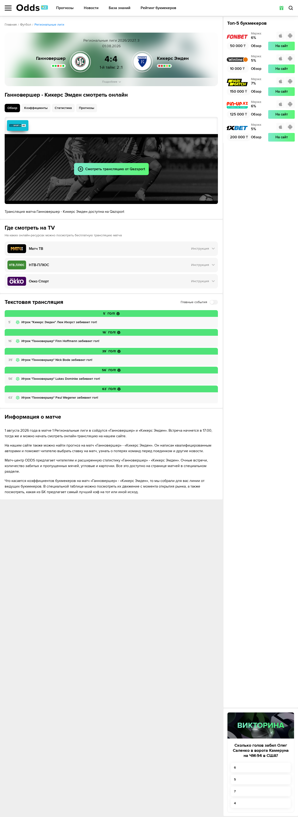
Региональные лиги (49, 25)
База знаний (119, 8)
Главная (11, 25)
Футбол (25, 25)
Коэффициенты (36, 108)
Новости (91, 8)
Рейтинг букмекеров (158, 8)
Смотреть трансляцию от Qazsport (17, 125)
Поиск (290, 7)
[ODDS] (32, 7)
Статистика (63, 108)
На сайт (281, 46)
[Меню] (8, 8)
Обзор (12, 108)
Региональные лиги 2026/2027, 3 (111, 40)
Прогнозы (65, 8)
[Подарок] (281, 7)
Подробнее (109, 82)
